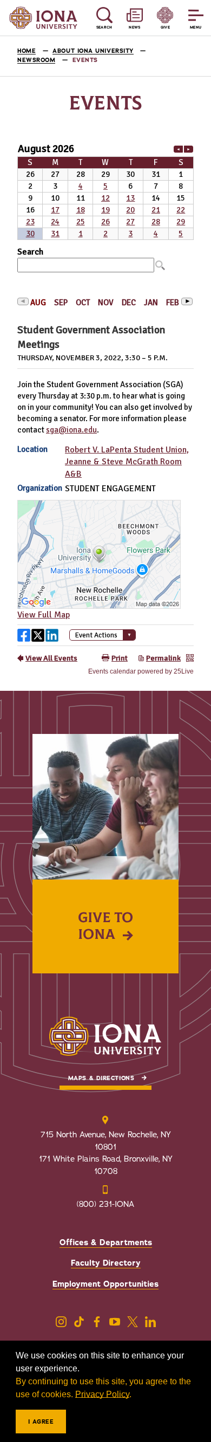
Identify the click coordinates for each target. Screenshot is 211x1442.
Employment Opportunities (105, 1284)
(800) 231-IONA (105, 1204)
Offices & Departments (106, 1242)
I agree (41, 1422)
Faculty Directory (106, 1263)
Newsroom (36, 60)
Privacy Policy (102, 1394)
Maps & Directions (101, 1078)
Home (26, 51)
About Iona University (93, 51)
